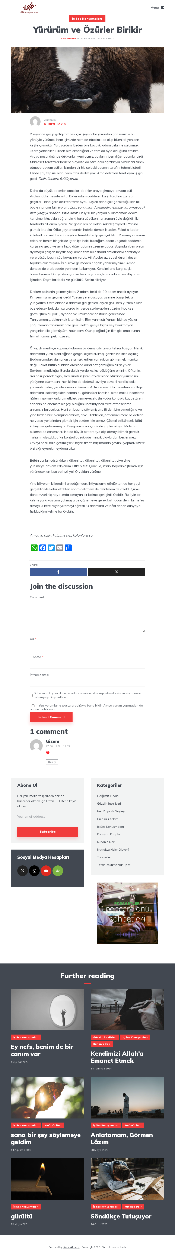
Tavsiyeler (104, 857)
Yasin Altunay (71, 1247)
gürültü (22, 1216)
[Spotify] (57, 870)
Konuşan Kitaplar (109, 834)
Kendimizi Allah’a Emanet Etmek (117, 1057)
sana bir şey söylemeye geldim (46, 1138)
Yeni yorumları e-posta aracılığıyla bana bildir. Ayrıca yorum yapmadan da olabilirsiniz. (86, 707)
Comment (37, 597)
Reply (52, 761)
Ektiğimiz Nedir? (108, 796)
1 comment (68, 38)
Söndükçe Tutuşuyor (121, 1216)
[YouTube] (46, 870)
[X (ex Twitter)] (22, 870)
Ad (33, 639)
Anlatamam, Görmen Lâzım (122, 1138)
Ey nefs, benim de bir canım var (42, 1050)
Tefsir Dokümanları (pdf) (114, 865)
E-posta (37, 657)
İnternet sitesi (39, 675)
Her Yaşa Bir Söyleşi (111, 811)
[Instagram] (34, 870)
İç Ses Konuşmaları (87, 19)
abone (34, 709)
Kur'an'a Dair (106, 842)
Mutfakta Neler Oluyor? (113, 849)
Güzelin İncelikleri (109, 803)
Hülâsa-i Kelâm (107, 819)
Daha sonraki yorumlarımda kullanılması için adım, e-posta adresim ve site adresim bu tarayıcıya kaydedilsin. (87, 695)
